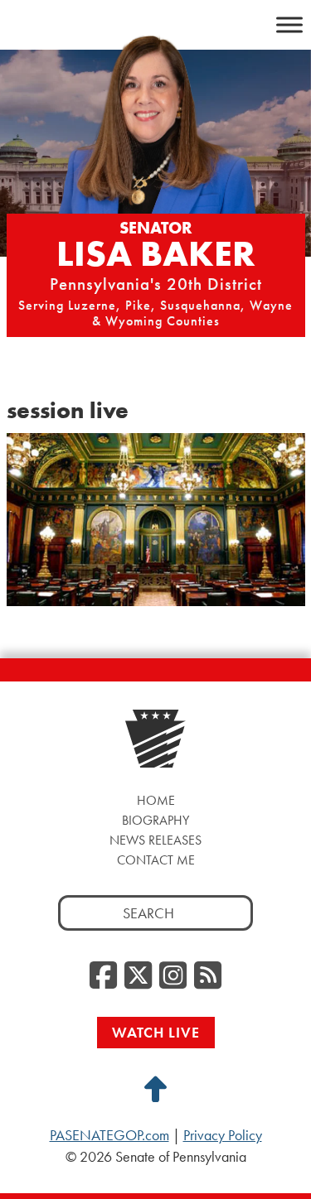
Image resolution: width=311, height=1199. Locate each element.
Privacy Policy (222, 1135)
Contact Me (156, 860)
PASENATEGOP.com (109, 1135)
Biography (155, 820)
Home (156, 800)
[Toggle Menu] (289, 24)
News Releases (155, 840)
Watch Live (156, 1032)
